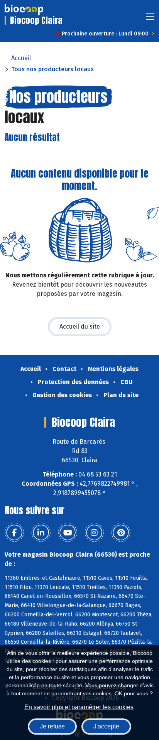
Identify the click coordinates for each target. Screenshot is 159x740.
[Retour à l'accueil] (24, 9)
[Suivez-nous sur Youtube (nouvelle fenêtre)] (67, 532)
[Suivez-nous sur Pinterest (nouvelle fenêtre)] (120, 532)
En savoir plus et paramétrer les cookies (79, 707)
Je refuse (52, 726)
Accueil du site (79, 326)
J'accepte (106, 726)
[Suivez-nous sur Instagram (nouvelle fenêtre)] (94, 532)
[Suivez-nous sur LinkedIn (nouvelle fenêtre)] (41, 532)
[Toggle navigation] (150, 18)
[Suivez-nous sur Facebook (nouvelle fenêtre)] (14, 532)
